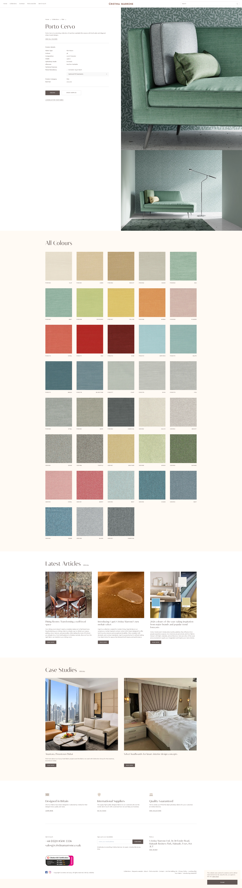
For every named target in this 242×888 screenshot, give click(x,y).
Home (47, 19)
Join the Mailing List (171, 871)
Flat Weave (70, 50)
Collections (55, 19)
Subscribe (137, 841)
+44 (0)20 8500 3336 (58, 841)
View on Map (153, 849)
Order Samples (71, 92)
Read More (50, 642)
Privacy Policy (183, 871)
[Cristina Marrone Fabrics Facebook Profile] (46, 872)
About (146, 871)
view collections (155, 810)
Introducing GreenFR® (190, 873)
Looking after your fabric (54, 100)
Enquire (52, 92)
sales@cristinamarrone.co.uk (63, 845)
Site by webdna (89, 872)
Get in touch (101, 810)
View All (86, 565)
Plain (63, 19)
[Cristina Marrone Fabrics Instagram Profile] (51, 872)
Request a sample (137, 871)
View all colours (51, 39)
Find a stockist (153, 871)
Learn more (215, 876)
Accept (222, 882)
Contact (161, 871)
